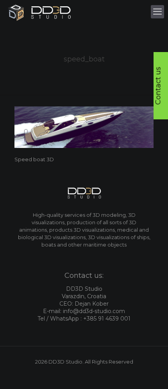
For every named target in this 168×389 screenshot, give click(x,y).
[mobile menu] (157, 11)
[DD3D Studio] (40, 12)
